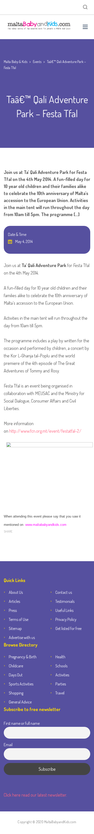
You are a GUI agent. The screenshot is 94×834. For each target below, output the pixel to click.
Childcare (16, 665)
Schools (61, 665)
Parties (60, 683)
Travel (59, 692)
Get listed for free (68, 628)
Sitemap (15, 628)
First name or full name (22, 723)
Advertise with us (22, 637)
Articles (14, 601)
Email (8, 744)
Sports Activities (21, 683)
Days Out (16, 674)
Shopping (16, 692)
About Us (16, 592)
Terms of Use (18, 619)
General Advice (20, 701)
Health (60, 656)
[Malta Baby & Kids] (39, 27)
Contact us (63, 592)
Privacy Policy (65, 619)
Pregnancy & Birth (23, 656)
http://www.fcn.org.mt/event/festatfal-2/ (44, 431)
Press (13, 610)
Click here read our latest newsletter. (35, 795)
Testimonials (64, 601)
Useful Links (64, 610)
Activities (62, 674)
